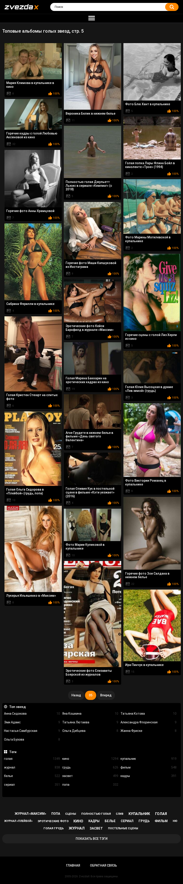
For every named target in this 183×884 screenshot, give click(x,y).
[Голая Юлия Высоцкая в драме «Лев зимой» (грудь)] (152, 367)
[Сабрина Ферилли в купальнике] (33, 261)
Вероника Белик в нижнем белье (90, 113)
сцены (70, 813)
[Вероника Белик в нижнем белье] (92, 76)
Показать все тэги (92, 838)
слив (119, 813)
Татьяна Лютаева (90, 722)
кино (90, 758)
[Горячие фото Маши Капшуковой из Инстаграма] (92, 230)
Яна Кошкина (90, 713)
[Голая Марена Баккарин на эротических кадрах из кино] (92, 358)
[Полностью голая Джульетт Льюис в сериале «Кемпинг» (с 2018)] (92, 152)
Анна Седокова (32, 713)
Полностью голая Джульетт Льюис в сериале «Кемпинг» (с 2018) (89, 185)
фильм (149, 767)
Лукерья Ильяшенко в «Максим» (31, 595)
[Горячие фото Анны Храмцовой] (33, 178)
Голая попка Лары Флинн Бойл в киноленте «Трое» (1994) (150, 165)
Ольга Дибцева (90, 731)
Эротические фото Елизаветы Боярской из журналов (89, 672)
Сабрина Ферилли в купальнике (30, 304)
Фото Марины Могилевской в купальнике (148, 239)
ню (175, 821)
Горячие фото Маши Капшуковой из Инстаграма (91, 265)
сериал (32, 784)
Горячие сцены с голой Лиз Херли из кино (151, 336)
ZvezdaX (84, 876)
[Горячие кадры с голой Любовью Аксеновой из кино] (33, 114)
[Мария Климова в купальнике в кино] (33, 61)
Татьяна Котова (149, 713)
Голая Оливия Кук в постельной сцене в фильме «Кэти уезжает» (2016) (90, 492)
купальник (149, 758)
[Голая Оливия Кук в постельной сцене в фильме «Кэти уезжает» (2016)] (92, 469)
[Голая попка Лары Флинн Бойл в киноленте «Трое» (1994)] (152, 138)
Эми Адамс (32, 722)
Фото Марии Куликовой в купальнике (85, 546)
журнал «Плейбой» (18, 821)
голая (32, 758)
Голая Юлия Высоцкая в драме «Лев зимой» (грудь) (149, 389)
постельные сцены (123, 828)
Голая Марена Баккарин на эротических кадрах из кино (87, 380)
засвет (90, 776)
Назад (76, 695)
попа (90, 784)
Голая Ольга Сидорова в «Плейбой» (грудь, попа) (25, 491)
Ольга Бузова (32, 739)
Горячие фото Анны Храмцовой (30, 211)
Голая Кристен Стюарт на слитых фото (32, 397)
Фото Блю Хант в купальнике (147, 104)
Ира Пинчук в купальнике (144, 665)
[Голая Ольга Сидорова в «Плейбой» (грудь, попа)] (33, 448)
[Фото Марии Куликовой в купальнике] (92, 525)
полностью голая (96, 813)
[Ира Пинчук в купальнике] (152, 625)
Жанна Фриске (149, 731)
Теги (12, 752)
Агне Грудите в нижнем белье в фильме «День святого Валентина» (89, 436)
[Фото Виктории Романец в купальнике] (152, 440)
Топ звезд (17, 707)
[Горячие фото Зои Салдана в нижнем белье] (152, 533)
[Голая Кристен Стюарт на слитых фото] (33, 353)
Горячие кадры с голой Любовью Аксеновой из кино (31, 135)
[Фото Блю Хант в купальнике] (152, 72)
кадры (149, 776)
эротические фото (53, 821)
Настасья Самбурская (32, 731)
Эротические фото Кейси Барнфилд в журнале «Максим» (90, 328)
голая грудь (54, 828)
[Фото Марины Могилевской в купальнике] (152, 206)
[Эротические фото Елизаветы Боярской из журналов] (92, 614)
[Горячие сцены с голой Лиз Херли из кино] (152, 292)
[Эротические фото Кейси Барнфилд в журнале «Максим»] (92, 300)
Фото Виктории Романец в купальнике (145, 482)
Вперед (106, 695)
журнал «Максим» (30, 813)
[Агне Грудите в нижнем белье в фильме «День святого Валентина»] (92, 411)
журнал (32, 767)
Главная (73, 865)
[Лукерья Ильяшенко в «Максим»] (33, 549)
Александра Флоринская (149, 722)
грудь (90, 767)
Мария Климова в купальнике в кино (30, 84)
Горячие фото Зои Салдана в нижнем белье (147, 575)
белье (32, 776)
